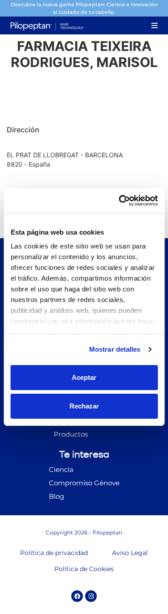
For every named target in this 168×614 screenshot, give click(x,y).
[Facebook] (77, 596)
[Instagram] (91, 596)
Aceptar (84, 377)
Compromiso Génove (84, 483)
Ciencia (61, 469)
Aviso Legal (130, 553)
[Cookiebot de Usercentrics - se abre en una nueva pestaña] (120, 200)
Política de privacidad (54, 553)
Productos (71, 434)
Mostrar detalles (115, 349)
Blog (56, 496)
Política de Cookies (84, 569)
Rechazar (84, 406)
